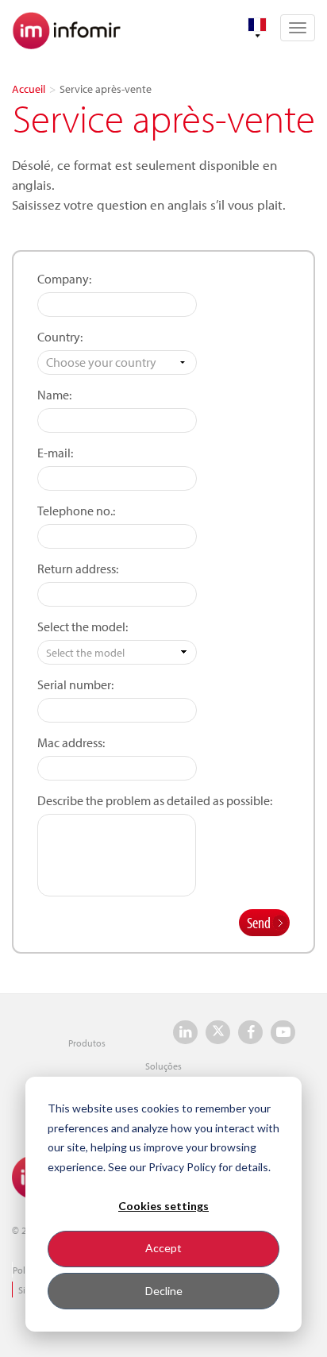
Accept (163, 1248)
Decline (164, 1290)
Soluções (163, 1066)
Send (259, 922)
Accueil (28, 89)
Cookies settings (163, 1205)
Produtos (87, 1043)
